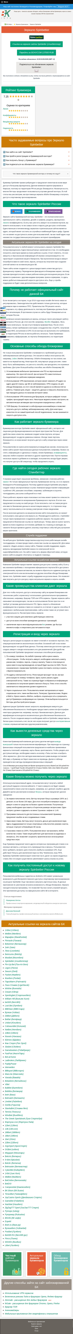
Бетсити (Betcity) (13, 954)
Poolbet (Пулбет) (13, 1231)
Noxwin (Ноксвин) (13, 1036)
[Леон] (3, 325)
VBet (7, 1084)
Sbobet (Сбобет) (13, 1047)
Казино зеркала (36, 1324)
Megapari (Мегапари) (14, 1153)
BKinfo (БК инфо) (13, 1218)
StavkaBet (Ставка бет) (16, 1108)
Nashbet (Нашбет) (13, 1204)
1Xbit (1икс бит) (12, 1173)
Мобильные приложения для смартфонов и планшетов (31, 1313)
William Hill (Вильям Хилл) (17, 999)
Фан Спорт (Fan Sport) (15, 1043)
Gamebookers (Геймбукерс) (17, 1050)
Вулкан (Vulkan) (12, 1012)
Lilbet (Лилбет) (12, 1245)
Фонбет (47, 322)
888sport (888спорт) (14, 1070)
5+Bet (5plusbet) (12, 1160)
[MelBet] (3, 310)
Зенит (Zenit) (11, 971)
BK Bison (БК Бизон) (14, 1190)
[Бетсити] (3, 327)
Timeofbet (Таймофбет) (16, 1194)
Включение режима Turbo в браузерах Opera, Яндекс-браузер (33, 1296)
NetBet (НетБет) (13, 1029)
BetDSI (8, 1183)
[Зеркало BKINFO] (6, 14)
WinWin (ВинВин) (13, 1242)
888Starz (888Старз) (14, 1009)
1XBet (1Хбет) (12, 930)
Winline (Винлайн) (13, 988)
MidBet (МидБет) (13, 1177)
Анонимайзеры (12, 1310)
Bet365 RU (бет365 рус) (16, 1235)
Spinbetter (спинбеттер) (16, 961)
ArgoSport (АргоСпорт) (16, 1146)
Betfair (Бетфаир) (13, 1019)
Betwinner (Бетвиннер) (15, 944)
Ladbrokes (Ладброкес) (15, 1060)
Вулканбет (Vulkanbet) (15, 1228)
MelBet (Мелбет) (13, 933)
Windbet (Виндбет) (14, 1115)
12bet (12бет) (11, 1125)
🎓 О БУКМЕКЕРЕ (33, 211)
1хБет (14, 359)
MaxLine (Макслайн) (14, 1074)
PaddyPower (10, 1064)
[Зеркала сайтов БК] (36, 1264)
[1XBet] (3, 308)
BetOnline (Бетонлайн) (15, 1180)
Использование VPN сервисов (19, 1293)
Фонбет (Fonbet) (13, 978)
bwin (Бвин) (10, 1094)
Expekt (8, 1221)
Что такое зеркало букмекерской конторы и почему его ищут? (36, 174)
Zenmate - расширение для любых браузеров (26, 1300)
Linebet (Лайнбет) (13, 1101)
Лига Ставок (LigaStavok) (17, 985)
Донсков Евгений (13, 911)
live (43, 625)
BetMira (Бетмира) (13, 1091)
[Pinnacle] (3, 315)
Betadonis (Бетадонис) (15, 1081)
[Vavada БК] (3, 320)
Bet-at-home (10, 1057)
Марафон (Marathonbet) (16, 937)
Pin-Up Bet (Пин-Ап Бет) (16, 964)
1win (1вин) (10, 947)
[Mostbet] (3, 329)
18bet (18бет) (11, 1136)
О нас (36, 1331)
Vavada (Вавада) (12, 1077)
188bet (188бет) (12, 1132)
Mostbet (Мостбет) (14, 957)
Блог (36, 1328)
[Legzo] (3, 337)
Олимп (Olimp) (11, 992)
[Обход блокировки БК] (61, 1264)
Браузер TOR (11, 1307)
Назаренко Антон (13, 900)
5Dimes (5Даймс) (13, 1040)
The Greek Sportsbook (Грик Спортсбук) (23, 1118)
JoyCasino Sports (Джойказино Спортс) (23, 1197)
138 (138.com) (11, 1129)
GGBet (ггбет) (12, 1149)
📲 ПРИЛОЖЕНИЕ (53, 211)
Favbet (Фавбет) (12, 975)
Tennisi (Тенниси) (13, 1112)
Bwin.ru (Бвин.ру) (13, 1225)
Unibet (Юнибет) (13, 1023)
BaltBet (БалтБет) (14, 1088)
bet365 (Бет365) (12, 1002)
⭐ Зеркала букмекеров (21, 24)
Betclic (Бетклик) (13, 1163)
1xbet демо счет (36, 1326)
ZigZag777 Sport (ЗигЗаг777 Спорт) (22, 1207)
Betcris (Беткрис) (13, 1156)
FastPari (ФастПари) (14, 1053)
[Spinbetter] (3, 332)
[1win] (3, 322)
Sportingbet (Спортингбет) (18, 995)
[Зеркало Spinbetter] (36, 37)
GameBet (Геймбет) (14, 1201)
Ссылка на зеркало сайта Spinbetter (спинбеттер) (36, 44)
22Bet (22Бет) (11, 1142)
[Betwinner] (3, 317)
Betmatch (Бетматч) (15, 1098)
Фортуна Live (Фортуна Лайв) (19, 1122)
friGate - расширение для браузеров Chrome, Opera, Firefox (32, 1303)
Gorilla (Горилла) (12, 1105)
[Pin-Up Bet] (3, 334)
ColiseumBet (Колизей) (15, 1026)
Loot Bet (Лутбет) (13, 1005)
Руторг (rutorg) (12, 1211)
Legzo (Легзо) (11, 968)
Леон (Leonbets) (12, 951)
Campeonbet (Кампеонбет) (17, 1187)
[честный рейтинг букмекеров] (12, 1264)
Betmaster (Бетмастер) (16, 1166)
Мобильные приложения (36, 1321)
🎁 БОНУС (16, 211)
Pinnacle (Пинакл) (13, 940)
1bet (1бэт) (10, 1139)
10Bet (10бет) (11, 1033)
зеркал (6, 482)
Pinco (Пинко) (11, 1238)
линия (5, 223)
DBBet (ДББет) (12, 1016)
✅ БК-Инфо (8, 24)
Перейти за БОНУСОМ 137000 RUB (36, 52)
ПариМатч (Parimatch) (15, 981)
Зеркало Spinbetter (36, 30)
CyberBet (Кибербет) (15, 1170)
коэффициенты (60, 453)
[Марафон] (3, 313)
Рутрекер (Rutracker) (15, 1214)
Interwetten (10, 1067)
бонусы (39, 792)
